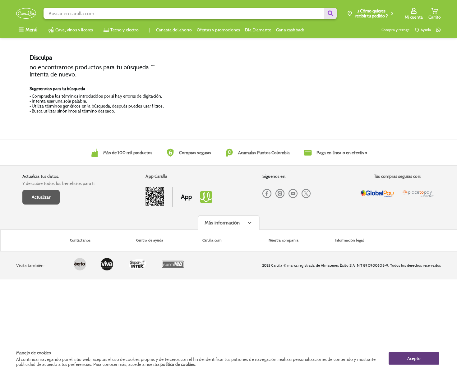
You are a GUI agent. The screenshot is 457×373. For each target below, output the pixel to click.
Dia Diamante (258, 30)
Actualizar (41, 197)
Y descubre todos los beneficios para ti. (58, 183)
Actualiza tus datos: (40, 176)
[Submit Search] (330, 13)
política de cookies (177, 364)
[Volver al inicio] (26, 13)
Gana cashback (290, 30)
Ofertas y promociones (218, 30)
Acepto (414, 358)
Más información (222, 223)
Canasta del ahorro (174, 30)
